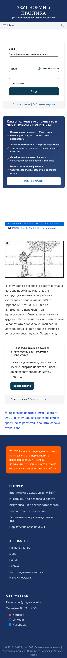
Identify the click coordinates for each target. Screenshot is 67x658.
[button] (24, 228)
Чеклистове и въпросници (27, 511)
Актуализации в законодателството (34, 505)
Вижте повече (22, 385)
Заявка (14, 566)
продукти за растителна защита (27, 423)
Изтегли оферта (20, 577)
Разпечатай (49, 229)
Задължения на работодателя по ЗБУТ (31, 519)
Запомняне (18, 83)
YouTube (18, 614)
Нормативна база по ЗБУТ (27, 526)
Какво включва (19, 547)
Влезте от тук (38, 399)
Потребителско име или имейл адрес (29, 54)
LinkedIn (18, 619)
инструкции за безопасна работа (37, 417)
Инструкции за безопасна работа (23, 224)
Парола (13, 68)
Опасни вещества (53, 224)
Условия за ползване (14, 651)
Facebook (19, 624)
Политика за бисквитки (39, 651)
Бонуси (14, 560)
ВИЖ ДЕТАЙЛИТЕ (34, 181)
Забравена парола (44, 104)
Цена (12, 553)
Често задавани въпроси (26, 572)
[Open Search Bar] (62, 25)
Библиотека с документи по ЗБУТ (32, 492)
